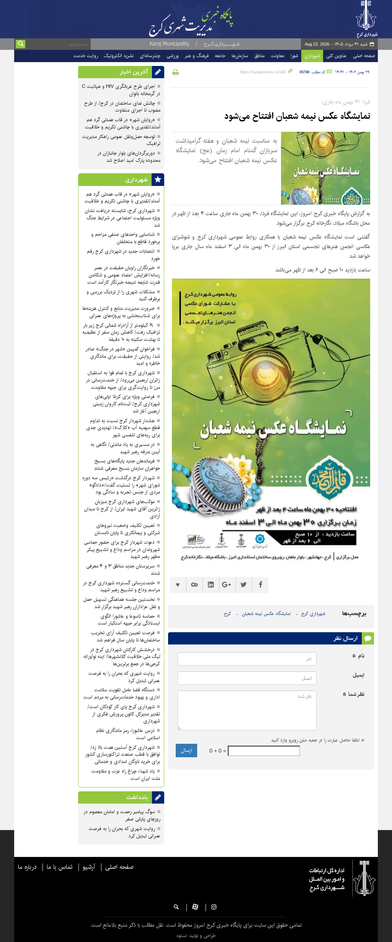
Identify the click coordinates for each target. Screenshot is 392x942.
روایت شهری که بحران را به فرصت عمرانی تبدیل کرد (124, 677)
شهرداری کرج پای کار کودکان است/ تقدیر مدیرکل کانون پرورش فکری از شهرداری (123, 714)
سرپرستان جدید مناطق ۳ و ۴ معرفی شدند (123, 569)
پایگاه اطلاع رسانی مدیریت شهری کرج (197, 19)
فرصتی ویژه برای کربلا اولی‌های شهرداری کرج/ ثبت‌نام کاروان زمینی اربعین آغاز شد (126, 404)
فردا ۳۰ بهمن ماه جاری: (346, 102)
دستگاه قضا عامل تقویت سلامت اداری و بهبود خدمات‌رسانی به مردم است (121, 693)
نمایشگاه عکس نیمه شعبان (266, 613)
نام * (358, 656)
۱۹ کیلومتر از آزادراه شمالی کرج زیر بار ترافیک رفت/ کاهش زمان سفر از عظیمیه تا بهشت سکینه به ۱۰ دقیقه (121, 332)
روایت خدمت (86, 55)
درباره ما (27, 867)
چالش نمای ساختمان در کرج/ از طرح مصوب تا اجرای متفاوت (122, 107)
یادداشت (137, 797)
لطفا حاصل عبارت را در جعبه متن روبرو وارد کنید (317, 740)
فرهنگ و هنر (197, 55)
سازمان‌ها (240, 55)
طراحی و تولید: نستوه (196, 935)
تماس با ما (59, 867)
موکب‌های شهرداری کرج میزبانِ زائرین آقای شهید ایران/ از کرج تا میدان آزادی (122, 509)
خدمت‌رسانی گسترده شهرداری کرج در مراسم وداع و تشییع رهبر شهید (121, 586)
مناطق (259, 55)
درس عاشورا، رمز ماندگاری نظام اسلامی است (128, 734)
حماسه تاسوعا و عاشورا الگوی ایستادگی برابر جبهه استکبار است (129, 620)
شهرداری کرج (313, 613)
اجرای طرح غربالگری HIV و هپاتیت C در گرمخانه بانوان (121, 90)
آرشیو (89, 867)
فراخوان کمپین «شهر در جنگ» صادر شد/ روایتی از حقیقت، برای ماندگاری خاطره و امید (122, 356)
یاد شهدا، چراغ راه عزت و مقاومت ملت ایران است (125, 775)
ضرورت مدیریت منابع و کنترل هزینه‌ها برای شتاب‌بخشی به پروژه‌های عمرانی (121, 312)
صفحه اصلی (364, 55)
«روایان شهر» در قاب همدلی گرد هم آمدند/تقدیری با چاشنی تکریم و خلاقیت (122, 123)
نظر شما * (353, 694)
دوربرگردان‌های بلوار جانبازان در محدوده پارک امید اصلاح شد (128, 156)
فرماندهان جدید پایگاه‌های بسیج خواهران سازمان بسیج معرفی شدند (127, 464)
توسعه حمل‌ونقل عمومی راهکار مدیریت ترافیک (121, 140)
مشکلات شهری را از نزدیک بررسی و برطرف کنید (123, 295)
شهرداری (312, 55)
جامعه (220, 55)
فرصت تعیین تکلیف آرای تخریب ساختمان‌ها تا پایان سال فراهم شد (125, 636)
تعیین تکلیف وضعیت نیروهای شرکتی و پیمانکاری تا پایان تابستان (126, 529)
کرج (227, 613)
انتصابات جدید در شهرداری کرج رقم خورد (123, 255)
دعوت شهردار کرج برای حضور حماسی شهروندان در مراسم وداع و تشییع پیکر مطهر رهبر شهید (122, 549)
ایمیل (358, 675)
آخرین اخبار (133, 72)
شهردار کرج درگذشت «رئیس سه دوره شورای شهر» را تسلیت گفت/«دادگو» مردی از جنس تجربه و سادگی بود (121, 485)
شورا (294, 55)
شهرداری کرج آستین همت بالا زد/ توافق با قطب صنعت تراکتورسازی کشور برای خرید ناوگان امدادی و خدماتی (122, 754)
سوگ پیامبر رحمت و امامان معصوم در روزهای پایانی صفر (121, 815)
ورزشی (173, 55)
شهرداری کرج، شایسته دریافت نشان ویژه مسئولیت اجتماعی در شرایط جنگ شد (122, 218)
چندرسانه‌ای (150, 55)
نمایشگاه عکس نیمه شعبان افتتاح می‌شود (297, 116)
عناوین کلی (336, 55)
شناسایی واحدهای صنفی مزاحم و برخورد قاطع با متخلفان (125, 238)
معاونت (277, 55)
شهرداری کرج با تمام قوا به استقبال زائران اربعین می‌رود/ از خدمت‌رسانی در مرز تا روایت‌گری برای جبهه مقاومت (123, 380)
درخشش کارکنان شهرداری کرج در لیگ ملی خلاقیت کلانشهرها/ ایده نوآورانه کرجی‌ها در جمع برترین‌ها (121, 657)
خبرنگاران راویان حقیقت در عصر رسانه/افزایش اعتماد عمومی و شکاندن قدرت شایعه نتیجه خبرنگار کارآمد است (123, 275)
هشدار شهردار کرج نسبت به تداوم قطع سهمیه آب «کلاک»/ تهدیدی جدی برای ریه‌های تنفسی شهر (123, 428)
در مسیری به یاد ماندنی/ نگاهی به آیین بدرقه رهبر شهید (125, 448)
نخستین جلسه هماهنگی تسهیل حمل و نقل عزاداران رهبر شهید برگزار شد (121, 603)
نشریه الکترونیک (119, 55)
